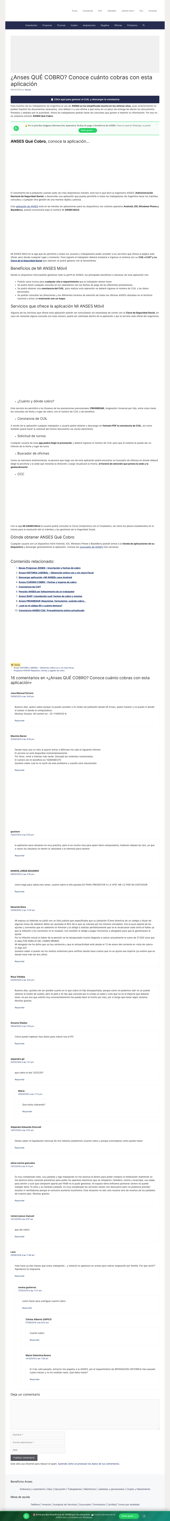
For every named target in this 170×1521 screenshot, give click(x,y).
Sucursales (85, 1504)
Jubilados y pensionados (111, 1489)
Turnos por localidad (128, 1504)
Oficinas (118, 25)
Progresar (47, 25)
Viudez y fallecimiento (138, 1489)
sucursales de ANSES (91, 547)
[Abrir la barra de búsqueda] (143, 25)
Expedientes (31, 25)
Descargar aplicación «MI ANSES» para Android (45, 577)
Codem (74, 25)
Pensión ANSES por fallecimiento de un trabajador (47, 591)
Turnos (74, 11)
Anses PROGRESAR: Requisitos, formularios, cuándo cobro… (52, 601)
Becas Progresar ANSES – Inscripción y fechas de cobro (49, 568)
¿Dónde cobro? (128, 11)
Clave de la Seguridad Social (26, 260)
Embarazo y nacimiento (32, 1489)
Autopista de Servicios (65, 1504)
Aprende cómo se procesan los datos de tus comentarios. (89, 1463)
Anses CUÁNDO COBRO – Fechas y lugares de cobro (47, 582)
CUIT (100, 11)
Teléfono (35, 1504)
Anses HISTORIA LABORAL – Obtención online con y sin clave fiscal (56, 572)
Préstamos (132, 25)
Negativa (105, 25)
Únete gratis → (88, 130)
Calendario (111, 11)
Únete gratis (129, 1516)
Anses (17, 665)
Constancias (88, 11)
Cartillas (111, 1504)
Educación (59, 1489)
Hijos (49, 1489)
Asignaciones (89, 25)
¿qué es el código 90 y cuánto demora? (40, 605)
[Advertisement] (85, 54)
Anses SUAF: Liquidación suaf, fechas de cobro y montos (50, 596)
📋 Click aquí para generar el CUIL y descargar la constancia (85, 99)
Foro (141, 11)
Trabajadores (75, 1489)
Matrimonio (90, 1489)
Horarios (46, 1504)
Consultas (152, 11)
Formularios (99, 1504)
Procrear (61, 25)
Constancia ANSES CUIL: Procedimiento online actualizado (51, 610)
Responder (19, 720)
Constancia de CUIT (30, 586)
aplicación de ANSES (27, 206)
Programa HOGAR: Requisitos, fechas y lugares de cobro (39, 670)
